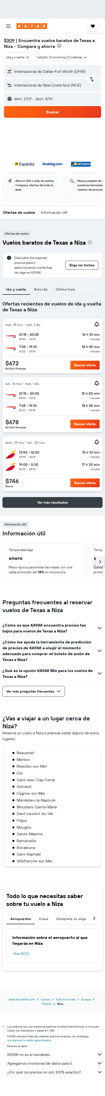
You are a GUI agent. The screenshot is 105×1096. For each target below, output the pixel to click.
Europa (86, 999)
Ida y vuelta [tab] (16, 289)
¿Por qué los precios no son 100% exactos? (44, 1072)
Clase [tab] (43, 919)
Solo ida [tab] (41, 289)
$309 (9, 40)
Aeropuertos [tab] (20, 919)
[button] (8, 26)
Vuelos (45, 999)
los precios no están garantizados (29, 1040)
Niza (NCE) (21, 953)
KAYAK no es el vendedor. (29, 1054)
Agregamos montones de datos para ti (39, 1063)
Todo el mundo (65, 999)
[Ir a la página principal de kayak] (32, 26)
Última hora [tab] (65, 289)
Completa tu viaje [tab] (71, 919)
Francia (46, 1004)
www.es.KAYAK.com (22, 999)
